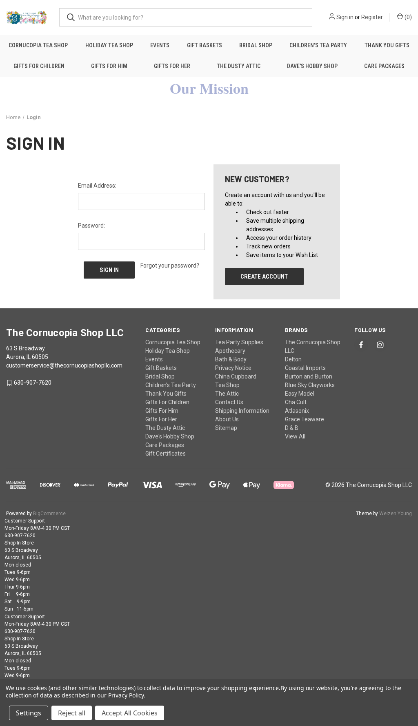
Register (372, 17)
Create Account (264, 276)
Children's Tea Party (318, 45)
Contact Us (229, 402)
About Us (227, 419)
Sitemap (226, 428)
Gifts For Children (38, 66)
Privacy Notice (233, 368)
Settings (28, 712)
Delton (293, 359)
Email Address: (97, 185)
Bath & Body (231, 359)
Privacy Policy (126, 695)
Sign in (345, 17)
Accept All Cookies (130, 712)
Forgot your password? (169, 265)
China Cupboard (235, 376)
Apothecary (230, 351)
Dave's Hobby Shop (312, 66)
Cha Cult (296, 402)
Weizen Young (395, 513)
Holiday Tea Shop (109, 45)
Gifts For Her (172, 66)
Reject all (71, 712)
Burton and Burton (308, 376)
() (407, 17)
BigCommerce (49, 513)
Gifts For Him (109, 66)
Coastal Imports (305, 368)
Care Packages (384, 66)
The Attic (227, 393)
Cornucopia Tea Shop (38, 45)
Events (159, 45)
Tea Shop (227, 385)
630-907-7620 (32, 383)
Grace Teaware (304, 419)
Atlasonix (297, 410)
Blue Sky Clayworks (310, 385)
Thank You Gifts (387, 45)
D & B (291, 428)
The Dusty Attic (238, 66)
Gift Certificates (165, 453)
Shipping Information (242, 410)
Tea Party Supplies (239, 342)
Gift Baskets (204, 45)
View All (295, 436)
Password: (91, 225)
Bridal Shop (255, 45)
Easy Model (299, 393)
